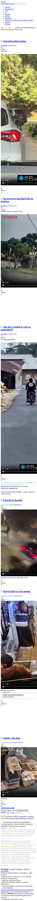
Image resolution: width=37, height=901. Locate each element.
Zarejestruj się (21, 3)
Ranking (7, 24)
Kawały (7, 16)
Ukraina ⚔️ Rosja (9, 28)
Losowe (7, 22)
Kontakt (12, 869)
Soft (6, 11)
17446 (12, 812)
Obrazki (7, 15)
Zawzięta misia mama (14, 41)
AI (6, 13)
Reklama (19, 869)
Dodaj (3, 3)
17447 (7, 812)
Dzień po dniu (17, 20)
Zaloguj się (4, 488)
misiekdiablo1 (5, 505)
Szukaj (7, 3)
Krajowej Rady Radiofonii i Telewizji (21, 818)
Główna (7, 7)
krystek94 (4, 45)
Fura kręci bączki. (13, 500)
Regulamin (4, 869)
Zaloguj (12, 3)
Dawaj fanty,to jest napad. (17, 591)
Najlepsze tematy (27, 20)
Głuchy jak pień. (12, 738)
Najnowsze (8, 20)
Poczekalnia (9, 9)
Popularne (8, 18)
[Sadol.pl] (3, 2)
